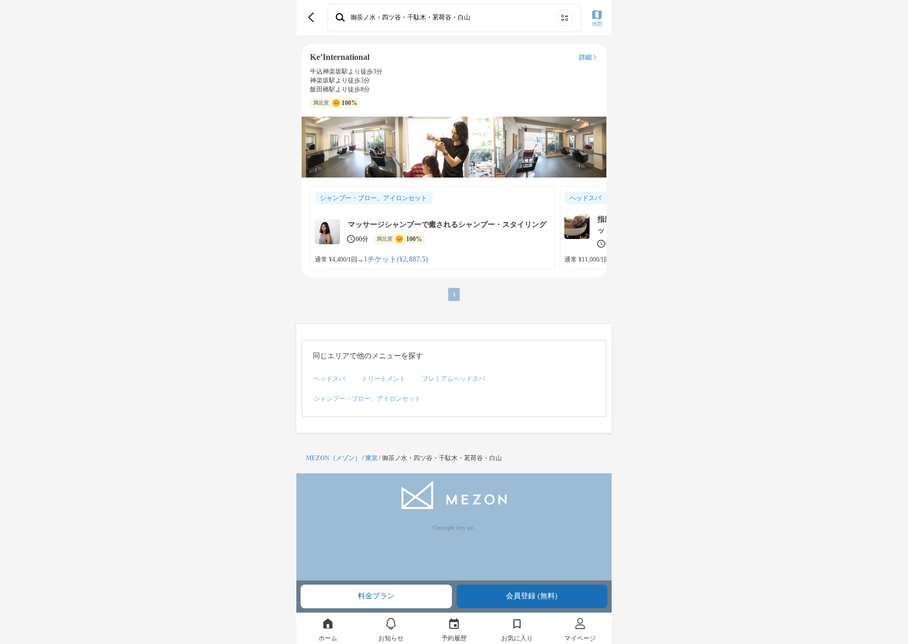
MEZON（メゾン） (333, 458)
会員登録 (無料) (532, 596)
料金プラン (376, 596)
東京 (371, 458)
